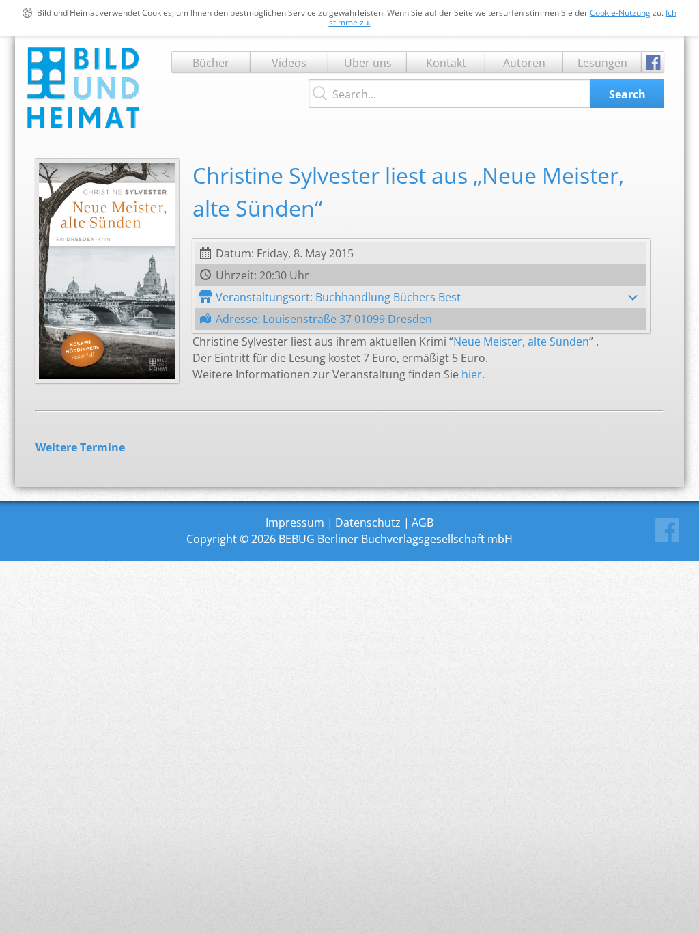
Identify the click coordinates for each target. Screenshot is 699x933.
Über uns (368, 62)
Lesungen (602, 62)
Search (627, 94)
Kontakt (446, 62)
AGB (422, 522)
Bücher (210, 62)
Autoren (524, 62)
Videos (289, 62)
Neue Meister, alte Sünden (521, 341)
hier (471, 374)
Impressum (295, 522)
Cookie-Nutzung (620, 12)
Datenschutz (368, 522)
